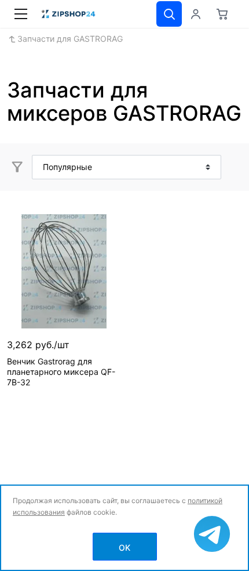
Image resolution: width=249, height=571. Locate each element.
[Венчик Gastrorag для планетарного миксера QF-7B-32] (64, 271)
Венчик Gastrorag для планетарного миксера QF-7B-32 (61, 371)
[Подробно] (231, 167)
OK (124, 547)
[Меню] (21, 14)
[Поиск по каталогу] (169, 14)
